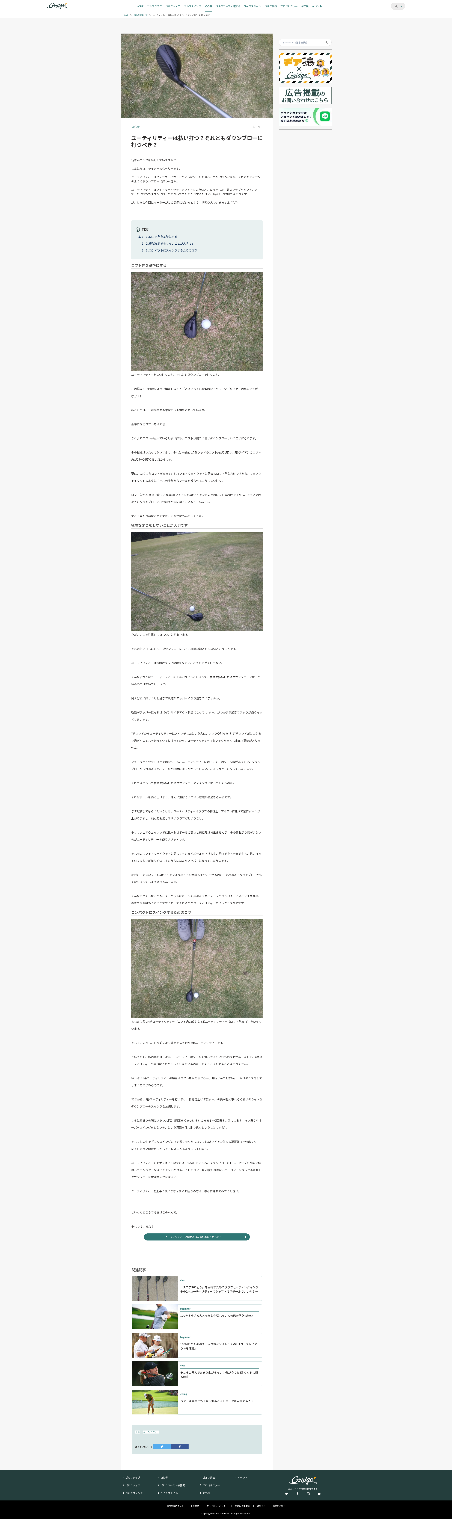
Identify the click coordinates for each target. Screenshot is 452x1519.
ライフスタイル (169, 1493)
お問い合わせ (279, 1506)
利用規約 (195, 1506)
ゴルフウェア (132, 1485)
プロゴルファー (211, 1485)
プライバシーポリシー (217, 1506)
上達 (138, 1432)
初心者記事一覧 (140, 15)
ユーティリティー (151, 1432)
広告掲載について (175, 1506)
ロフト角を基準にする (163, 236)
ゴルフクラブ (132, 1477)
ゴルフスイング (134, 1493)
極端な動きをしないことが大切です (171, 243)
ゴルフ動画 (209, 1477)
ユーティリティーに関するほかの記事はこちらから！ (194, 1237)
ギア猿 (206, 1493)
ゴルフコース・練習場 (172, 1485)
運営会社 (261, 1506)
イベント (242, 1477)
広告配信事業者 (242, 1506)
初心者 (164, 1477)
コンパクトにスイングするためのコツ (173, 250)
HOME (125, 15)
